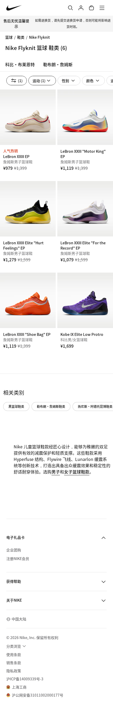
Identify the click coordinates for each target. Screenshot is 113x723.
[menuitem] (16, 646)
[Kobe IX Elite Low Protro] (85, 300)
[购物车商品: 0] (91, 8)
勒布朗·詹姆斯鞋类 (51, 406)
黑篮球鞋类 (16, 406)
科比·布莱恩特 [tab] (20, 64)
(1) (20, 80)
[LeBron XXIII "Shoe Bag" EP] (28, 300)
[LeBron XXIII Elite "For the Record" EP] (85, 208)
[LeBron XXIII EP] (28, 117)
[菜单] (102, 8)
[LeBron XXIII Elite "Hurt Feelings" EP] (28, 208)
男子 (56, 471)
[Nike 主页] (14, 8)
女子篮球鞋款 (76, 471)
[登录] (81, 8)
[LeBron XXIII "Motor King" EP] (85, 117)
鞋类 (20, 37)
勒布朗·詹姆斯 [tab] (58, 64)
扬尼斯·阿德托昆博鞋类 (95, 406)
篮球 (9, 37)
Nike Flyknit (39, 37)
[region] (56, 66)
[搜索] (70, 8)
